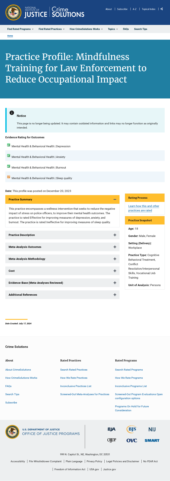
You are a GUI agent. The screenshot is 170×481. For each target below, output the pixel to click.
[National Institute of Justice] (152, 428)
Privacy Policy (94, 461)
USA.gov (94, 469)
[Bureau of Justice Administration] (112, 427)
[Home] (54, 12)
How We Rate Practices (73, 377)
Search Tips (12, 394)
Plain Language (74, 461)
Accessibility (18, 461)
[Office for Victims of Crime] (132, 440)
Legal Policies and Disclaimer (122, 461)
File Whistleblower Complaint (45, 461)
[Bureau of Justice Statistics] (132, 431)
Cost (12, 270)
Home (10, 36)
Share (162, 9)
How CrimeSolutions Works (21, 377)
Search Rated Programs (129, 369)
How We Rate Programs (129, 377)
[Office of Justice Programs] (13, 12)
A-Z (134, 9)
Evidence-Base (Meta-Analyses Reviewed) (36, 282)
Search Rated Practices (73, 369)
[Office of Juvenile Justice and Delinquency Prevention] (111, 441)
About (109, 9)
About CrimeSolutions (18, 369)
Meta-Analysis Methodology (27, 259)
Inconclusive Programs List (131, 386)
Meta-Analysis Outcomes (25, 247)
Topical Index (148, 9)
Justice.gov (109, 469)
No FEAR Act (150, 461)
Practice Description (22, 235)
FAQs (8, 386)
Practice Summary (20, 199)
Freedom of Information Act (69, 469)
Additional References (23, 294)
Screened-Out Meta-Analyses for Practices (84, 394)
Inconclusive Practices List (75, 386)
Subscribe (122, 9)
